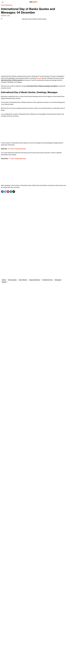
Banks (4, 280)
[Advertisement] (33, 63)
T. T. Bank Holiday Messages (17, 158)
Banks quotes (12, 280)
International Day (47, 280)
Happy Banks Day (34, 280)
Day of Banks (23, 280)
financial (38, 78)
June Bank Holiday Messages (17, 149)
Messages (58, 280)
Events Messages (6, 5)
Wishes (4, 282)
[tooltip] (2, 191)
